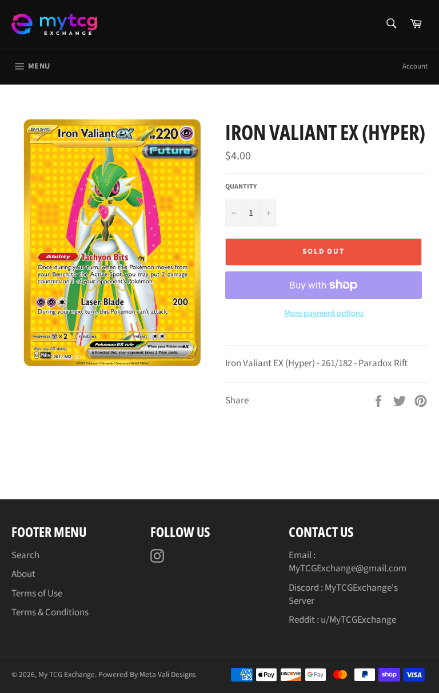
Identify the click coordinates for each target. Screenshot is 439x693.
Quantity (241, 186)
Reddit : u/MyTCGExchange (342, 620)
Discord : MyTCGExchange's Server (343, 594)
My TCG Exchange (66, 674)
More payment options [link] (324, 313)
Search (25, 555)
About (23, 574)
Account (415, 66)
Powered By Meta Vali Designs (147, 674)
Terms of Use (36, 593)
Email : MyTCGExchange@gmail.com (347, 561)
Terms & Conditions (50, 612)
